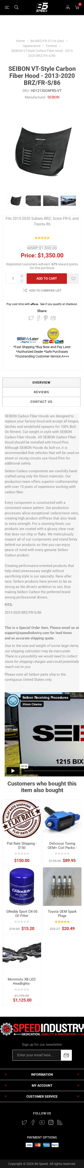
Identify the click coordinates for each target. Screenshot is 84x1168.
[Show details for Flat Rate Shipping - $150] (22, 819)
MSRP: (33, 248)
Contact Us (41, 402)
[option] (15, 201)
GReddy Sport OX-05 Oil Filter (21, 913)
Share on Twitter (31, 318)
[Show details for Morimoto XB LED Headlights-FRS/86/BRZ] (22, 954)
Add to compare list (45, 290)
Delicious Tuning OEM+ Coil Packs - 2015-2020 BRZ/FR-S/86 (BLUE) (62, 849)
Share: (42, 311)
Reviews (41, 392)
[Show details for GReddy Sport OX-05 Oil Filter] (22, 886)
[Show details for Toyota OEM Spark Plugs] (62, 886)
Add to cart (46, 278)
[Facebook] (33, 1122)
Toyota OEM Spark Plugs (62, 913)
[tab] (41, 382)
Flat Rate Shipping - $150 (22, 845)
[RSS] (59, 1122)
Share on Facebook (38, 318)
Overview (41, 382)
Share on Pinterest (45, 318)
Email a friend (53, 318)
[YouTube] (42, 1122)
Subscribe (66, 1055)
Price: (28, 255)
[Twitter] (24, 1122)
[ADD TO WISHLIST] (73, 278)
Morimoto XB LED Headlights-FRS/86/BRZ (22, 983)
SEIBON (53, 97)
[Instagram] (51, 1122)
